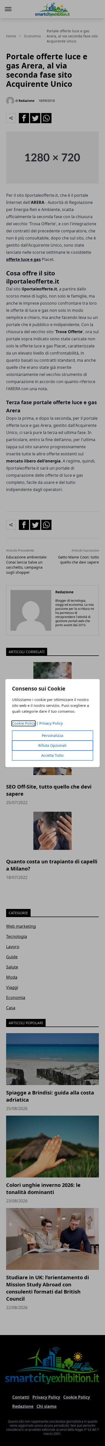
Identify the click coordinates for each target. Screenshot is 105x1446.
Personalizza (52, 735)
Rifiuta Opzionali (52, 745)
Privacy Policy (51, 723)
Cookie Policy (23, 723)
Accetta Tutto (52, 755)
